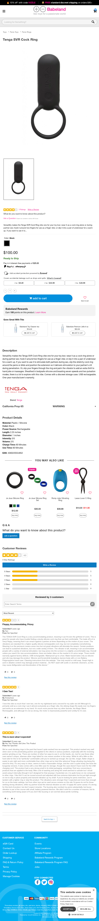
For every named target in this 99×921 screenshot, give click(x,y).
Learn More (40, 312)
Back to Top (48, 819)
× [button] (93, 890)
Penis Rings (26, 32)
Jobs (37, 867)
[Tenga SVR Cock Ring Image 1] (49, 99)
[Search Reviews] (92, 604)
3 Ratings (22, 210)
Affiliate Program (43, 853)
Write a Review (33, 210)
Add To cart (40, 298)
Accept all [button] (68, 909)
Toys (5, 32)
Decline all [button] (85, 909)
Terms (6, 867)
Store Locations (43, 848)
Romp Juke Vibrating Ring (60, 499)
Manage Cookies (11, 876)
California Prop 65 (33, 406)
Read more (69, 904)
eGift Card (8, 843)
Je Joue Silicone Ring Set (37, 499)
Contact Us (8, 848)
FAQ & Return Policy (13, 862)
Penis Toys (14, 32)
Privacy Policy (10, 871)
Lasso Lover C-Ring (83, 498)
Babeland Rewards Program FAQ (51, 862)
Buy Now (15, 515)
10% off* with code (21, 2)
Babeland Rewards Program (49, 857)
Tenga (19, 400)
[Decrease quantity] (5, 290)
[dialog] (77, 902)
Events (38, 843)
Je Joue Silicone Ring (15, 498)
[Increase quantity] (14, 290)
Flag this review (10, 677)
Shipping (7, 857)
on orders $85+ (67, 2)
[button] (3, 11)
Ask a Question (9, 218)
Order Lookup (10, 853)
